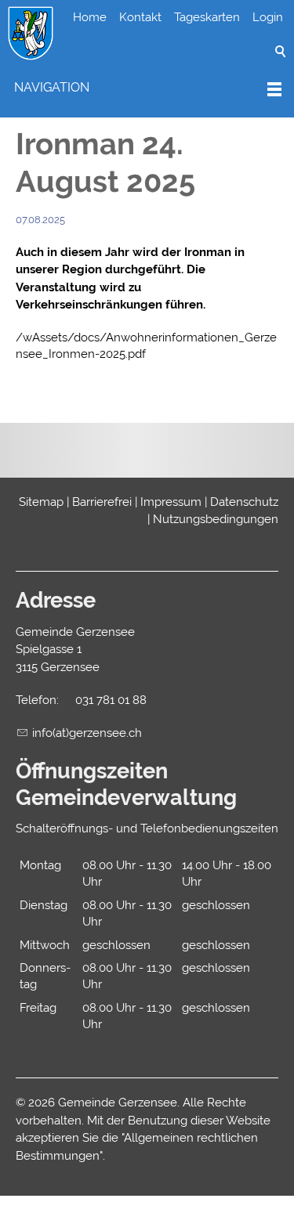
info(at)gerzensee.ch (87, 733)
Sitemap (41, 502)
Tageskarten (207, 17)
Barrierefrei (102, 502)
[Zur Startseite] (30, 33)
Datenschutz (244, 502)
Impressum (170, 502)
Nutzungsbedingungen (215, 519)
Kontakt (140, 17)
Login (267, 17)
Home (90, 17)
